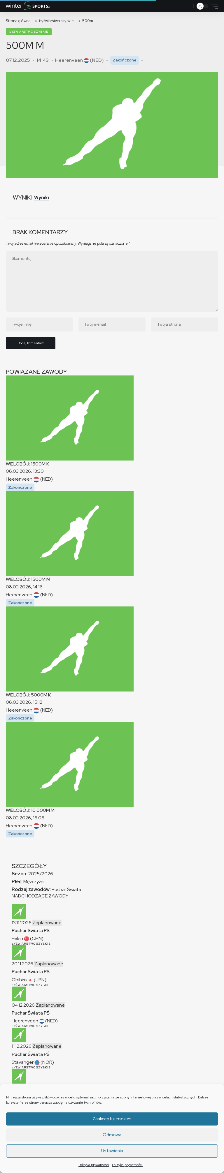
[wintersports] (28, 6)
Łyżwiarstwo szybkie (28, 31)
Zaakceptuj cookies (112, 1119)
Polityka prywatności (93, 1165)
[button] (187, 6)
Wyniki (41, 198)
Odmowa (112, 1135)
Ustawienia (112, 1151)
